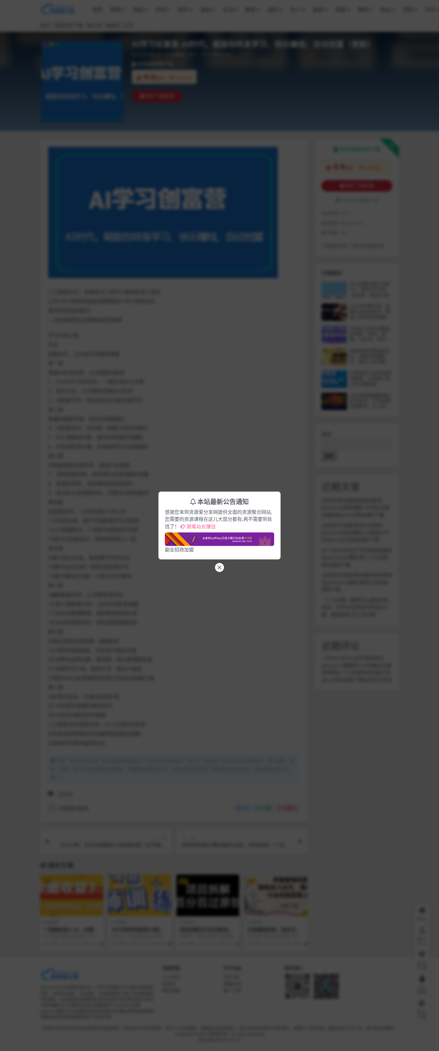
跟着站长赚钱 (201, 526)
